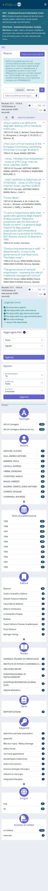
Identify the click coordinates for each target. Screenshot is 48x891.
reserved (23, 835)
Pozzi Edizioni (23, 629)
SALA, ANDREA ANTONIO (23, 456)
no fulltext (23, 830)
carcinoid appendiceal (23, 753)
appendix (23, 738)
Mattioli (23, 619)
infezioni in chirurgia (23, 774)
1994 (23, 546)
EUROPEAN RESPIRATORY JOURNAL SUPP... (23, 684)
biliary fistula (23, 748)
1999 (23, 521)
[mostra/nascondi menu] (45, 4)
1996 (23, 536)
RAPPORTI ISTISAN (23, 711)
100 (39, 105)
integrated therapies (23, 779)
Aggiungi (9, 357)
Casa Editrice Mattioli (23, 603)
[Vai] (42, 90)
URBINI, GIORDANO (23, 471)
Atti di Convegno (23, 424)
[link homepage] (12, 4)
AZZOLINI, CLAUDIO (23, 451)
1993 (23, 551)
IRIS (3, 47)
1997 (23, 531)
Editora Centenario (23, 609)
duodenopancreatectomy (23, 758)
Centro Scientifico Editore (23, 593)
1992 (23, 556)
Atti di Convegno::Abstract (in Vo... (23, 429)
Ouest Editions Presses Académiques (23, 624)
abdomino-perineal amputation (23, 733)
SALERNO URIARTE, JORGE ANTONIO (23, 486)
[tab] (6, 117)
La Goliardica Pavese (23, 614)
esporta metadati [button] (26, 117)
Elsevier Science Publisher (23, 598)
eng (23, 803)
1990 (23, 567)
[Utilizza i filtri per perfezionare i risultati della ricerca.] (24, 332)
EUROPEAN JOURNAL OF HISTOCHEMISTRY (23, 675)
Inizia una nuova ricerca (32, 54)
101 (44, 105)
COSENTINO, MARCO (23, 476)
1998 (23, 526)
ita (23, 808)
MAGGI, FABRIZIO (23, 481)
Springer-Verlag (23, 634)
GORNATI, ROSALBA (23, 491)
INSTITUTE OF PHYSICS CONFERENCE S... (23, 664)
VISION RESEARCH (23, 690)
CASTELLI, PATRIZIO (23, 466)
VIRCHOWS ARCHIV (23, 669)
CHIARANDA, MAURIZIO (23, 496)
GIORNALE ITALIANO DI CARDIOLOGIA (23, 659)
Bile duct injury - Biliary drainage (23, 743)
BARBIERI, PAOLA (23, 461)
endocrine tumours (23, 764)
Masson (23, 588)
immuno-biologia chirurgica (23, 769)
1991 (23, 562)
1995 (23, 541)
